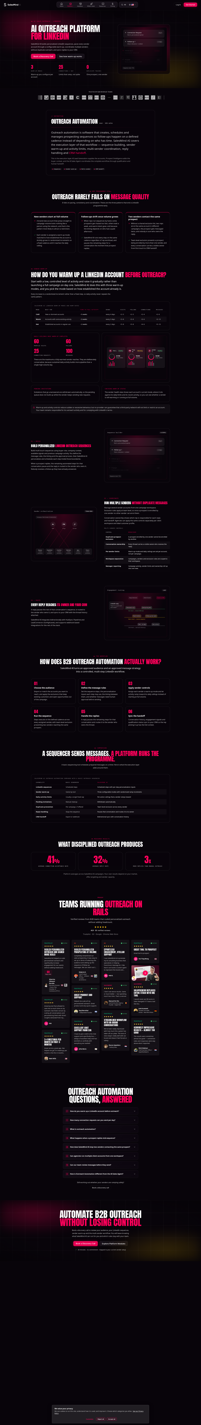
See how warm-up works (70, 56)
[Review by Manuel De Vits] (115, 995)
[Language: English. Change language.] (132, 4)
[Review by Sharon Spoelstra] (115, 1030)
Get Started (190, 5)
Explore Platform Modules (113, 1243)
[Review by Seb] (56, 1012)
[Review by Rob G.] (115, 960)
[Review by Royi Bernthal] (85, 1000)
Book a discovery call (100, 1188)
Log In (178, 5)
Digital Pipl (118, 1005)
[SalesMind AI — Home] (12, 4)
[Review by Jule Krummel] (145, 990)
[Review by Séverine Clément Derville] (56, 967)
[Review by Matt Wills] (56, 1046)
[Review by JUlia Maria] (85, 1035)
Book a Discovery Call (43, 56)
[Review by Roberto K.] (85, 961)
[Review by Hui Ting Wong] (145, 951)
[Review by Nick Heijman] (145, 1036)
